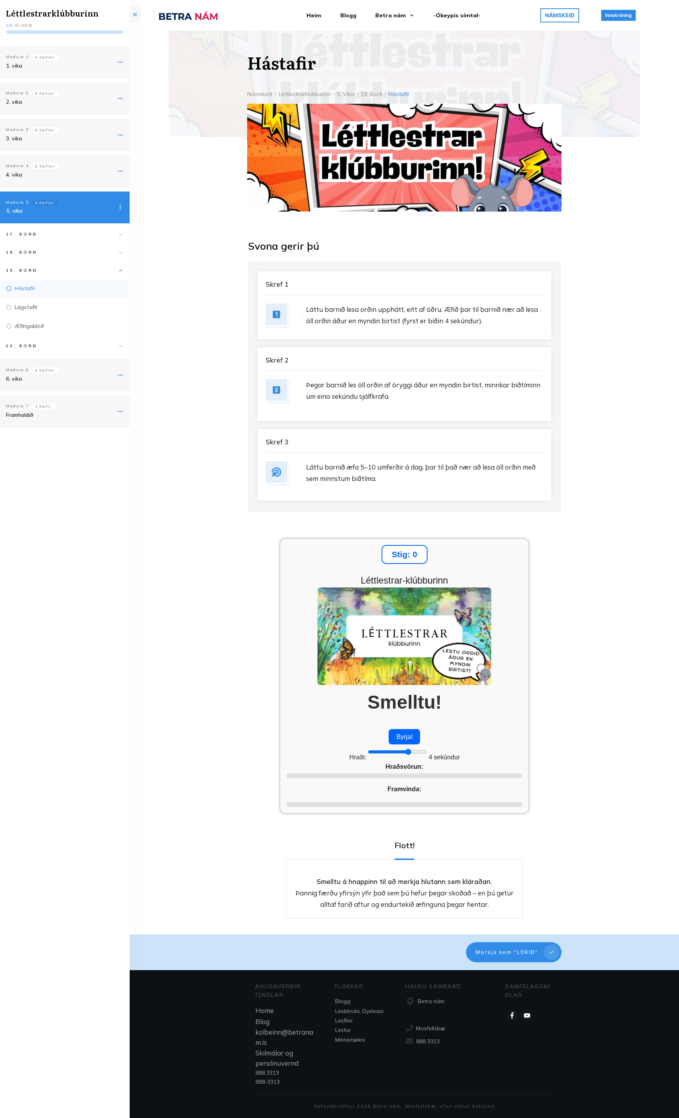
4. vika (14, 174)
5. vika (14, 210)
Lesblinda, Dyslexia (359, 1011)
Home (264, 1010)
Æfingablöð (29, 326)
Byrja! (404, 736)
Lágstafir (26, 307)
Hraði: (358, 757)
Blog (262, 1021)
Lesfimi (343, 1020)
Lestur (343, 1029)
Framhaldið (19, 414)
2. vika (14, 101)
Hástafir (25, 288)
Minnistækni (350, 1039)
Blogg (343, 1001)
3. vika (14, 138)
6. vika (14, 378)
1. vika (14, 65)
